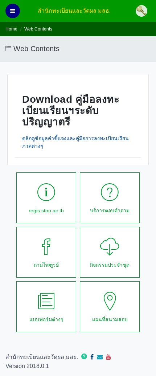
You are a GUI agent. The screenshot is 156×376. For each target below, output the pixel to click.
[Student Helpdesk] (84, 357)
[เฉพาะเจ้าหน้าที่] (143, 11)
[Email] (100, 357)
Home (11, 29)
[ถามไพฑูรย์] (92, 357)
